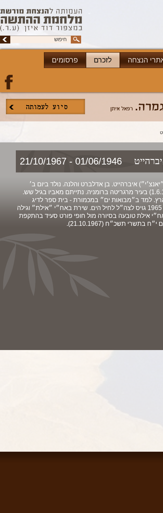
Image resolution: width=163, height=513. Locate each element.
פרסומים (65, 60)
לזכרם (103, 60)
